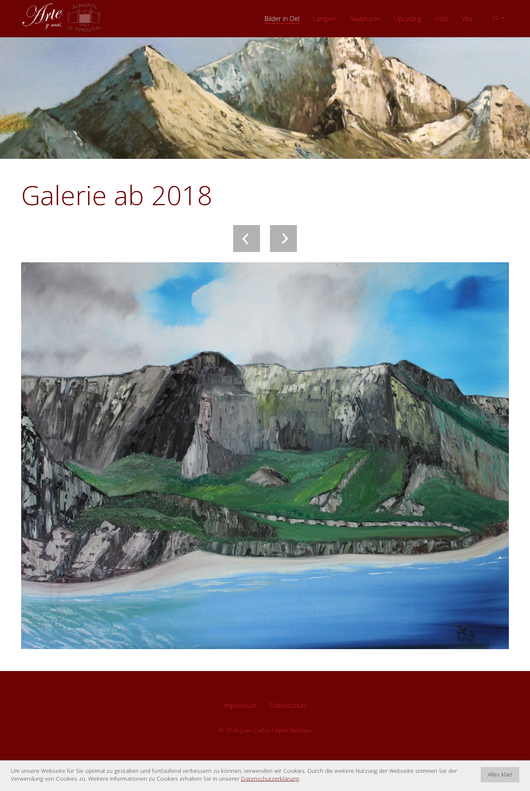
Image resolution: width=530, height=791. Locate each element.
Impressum (239, 705)
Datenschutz (288, 705)
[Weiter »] (283, 238)
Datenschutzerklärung (270, 778)
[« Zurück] (246, 238)
